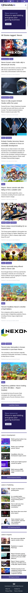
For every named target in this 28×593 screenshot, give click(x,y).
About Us (7, 588)
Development (5, 59)
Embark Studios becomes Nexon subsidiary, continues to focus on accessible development (12, 143)
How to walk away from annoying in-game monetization (17, 505)
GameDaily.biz (8, 586)
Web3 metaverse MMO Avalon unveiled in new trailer (17, 471)
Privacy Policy (8, 591)
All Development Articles (14, 477)
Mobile (3, 222)
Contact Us (17, 588)
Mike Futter (14, 199)
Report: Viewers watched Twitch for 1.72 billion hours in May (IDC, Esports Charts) (18, 563)
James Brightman (16, 74)
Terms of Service (18, 591)
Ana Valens (14, 161)
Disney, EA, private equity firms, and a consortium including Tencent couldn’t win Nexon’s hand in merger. (12, 194)
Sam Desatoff (15, 114)
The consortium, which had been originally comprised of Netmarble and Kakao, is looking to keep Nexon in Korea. (14, 354)
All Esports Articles (14, 577)
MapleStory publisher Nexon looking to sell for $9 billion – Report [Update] (13, 388)
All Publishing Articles (14, 527)
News (11, 59)
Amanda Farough (16, 280)
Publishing (8, 137)
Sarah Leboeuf (15, 320)
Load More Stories (14, 405)
